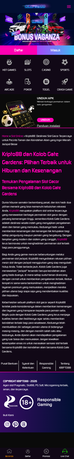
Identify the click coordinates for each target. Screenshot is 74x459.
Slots (27, 70)
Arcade (9, 89)
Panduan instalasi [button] (48, 125)
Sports (64, 70)
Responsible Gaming (46, 365)
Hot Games (9, 70)
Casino (46, 70)
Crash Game (65, 89)
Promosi (46, 456)
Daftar (18, 50)
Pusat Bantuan (9, 363)
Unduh (45, 119)
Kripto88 (14, 210)
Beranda (9, 456)
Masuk (55, 50)
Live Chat (65, 456)
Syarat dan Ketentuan (28, 365)
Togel (46, 89)
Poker (28, 89)
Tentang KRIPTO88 (65, 365)
